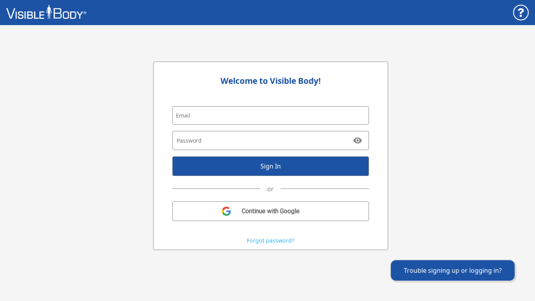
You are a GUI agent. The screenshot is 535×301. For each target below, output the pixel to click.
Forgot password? (270, 240)
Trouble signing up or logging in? (453, 270)
